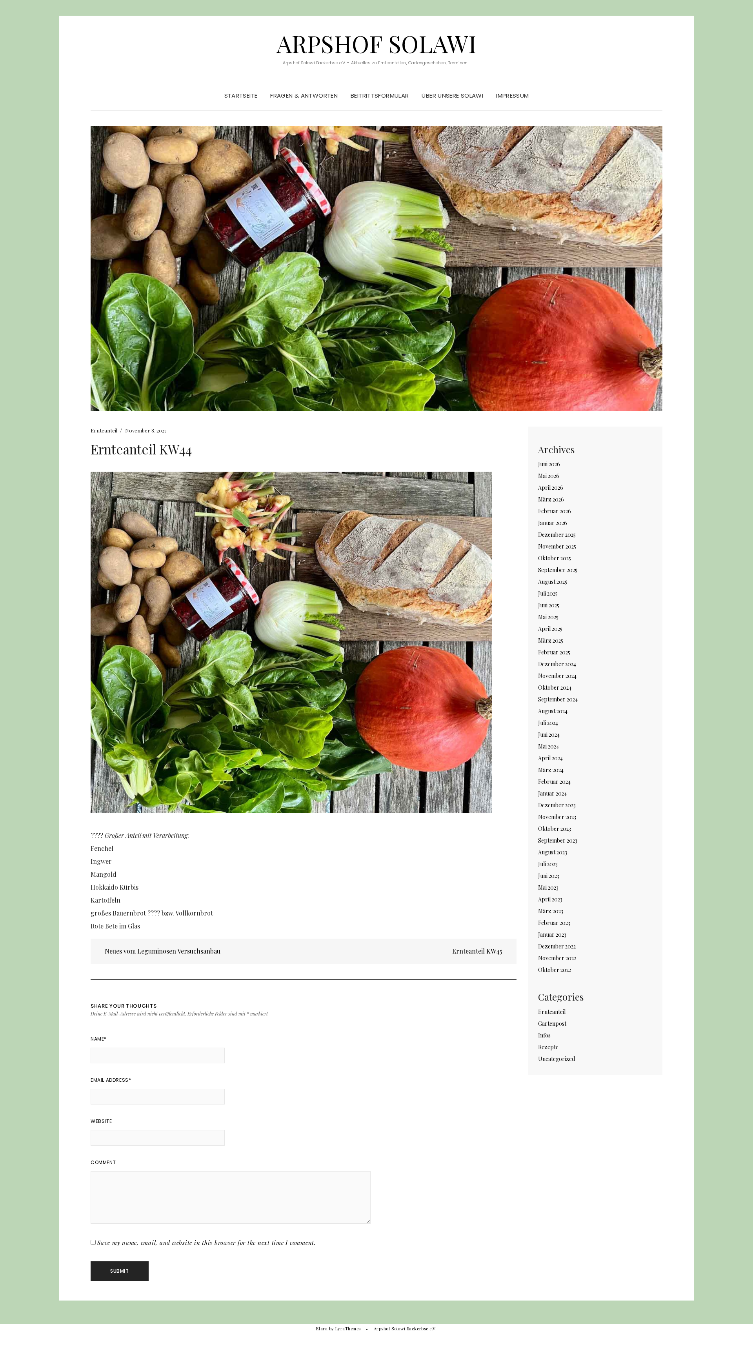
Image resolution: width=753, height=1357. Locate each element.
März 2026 (551, 499)
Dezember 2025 (557, 534)
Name (99, 1038)
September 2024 (558, 699)
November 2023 (557, 817)
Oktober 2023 (554, 828)
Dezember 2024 (557, 664)
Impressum (512, 95)
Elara (321, 1329)
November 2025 (557, 546)
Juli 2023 (548, 864)
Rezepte (548, 1047)
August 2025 (552, 581)
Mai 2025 (548, 617)
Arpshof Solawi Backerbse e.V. (405, 1329)
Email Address (111, 1080)
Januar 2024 (552, 793)
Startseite (241, 95)
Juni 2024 (549, 734)
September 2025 (557, 570)
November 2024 (557, 675)
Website (101, 1121)
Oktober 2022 (554, 970)
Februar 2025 (554, 652)
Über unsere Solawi (452, 95)
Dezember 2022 (557, 946)
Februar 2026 (554, 511)
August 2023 (552, 852)
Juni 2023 (548, 875)
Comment (103, 1162)
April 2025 (550, 628)
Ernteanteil (104, 430)
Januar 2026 (552, 523)
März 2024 (551, 770)
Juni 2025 (548, 605)
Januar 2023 (552, 934)
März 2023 (550, 911)
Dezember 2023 (557, 805)
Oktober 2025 (554, 558)
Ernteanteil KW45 (478, 951)
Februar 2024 (554, 781)
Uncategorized (556, 1059)
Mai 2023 (548, 887)
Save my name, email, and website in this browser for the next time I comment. (206, 1242)
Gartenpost (552, 1023)
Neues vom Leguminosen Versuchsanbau (161, 951)
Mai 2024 (548, 746)
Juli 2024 (548, 723)
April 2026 (550, 487)
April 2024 (550, 758)
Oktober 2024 (554, 687)
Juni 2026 (549, 464)
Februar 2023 (554, 922)
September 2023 (557, 840)
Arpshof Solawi (376, 43)
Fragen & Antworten (304, 95)
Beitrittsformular (380, 95)
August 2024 (552, 711)
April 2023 (550, 899)
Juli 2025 (548, 593)
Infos (544, 1035)
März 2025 (550, 640)
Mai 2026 (548, 476)
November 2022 (557, 958)
